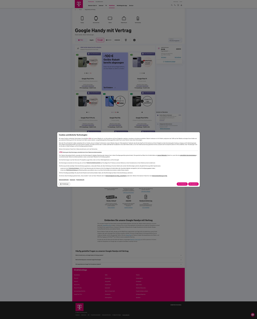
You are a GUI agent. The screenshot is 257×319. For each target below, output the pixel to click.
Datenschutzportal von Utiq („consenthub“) (116, 176)
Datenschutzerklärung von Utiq (159, 176)
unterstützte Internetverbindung (188, 155)
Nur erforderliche (182, 184)
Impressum (72, 179)
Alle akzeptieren (193, 184)
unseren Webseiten (162, 155)
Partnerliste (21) (80, 179)
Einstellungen (65, 184)
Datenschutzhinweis (64, 179)
